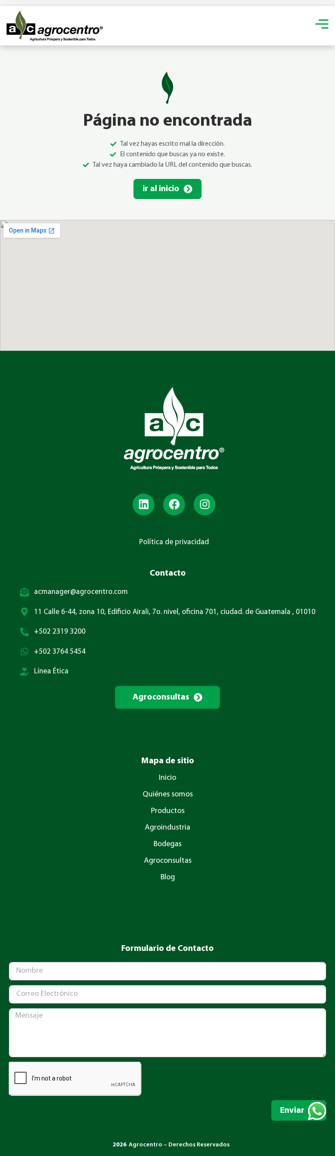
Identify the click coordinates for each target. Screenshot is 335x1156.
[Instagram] (204, 504)
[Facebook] (174, 504)
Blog (168, 878)
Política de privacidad (174, 542)
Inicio (167, 778)
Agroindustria (167, 828)
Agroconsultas (167, 861)
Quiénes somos (168, 795)
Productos (168, 811)
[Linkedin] (143, 504)
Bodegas (167, 844)
